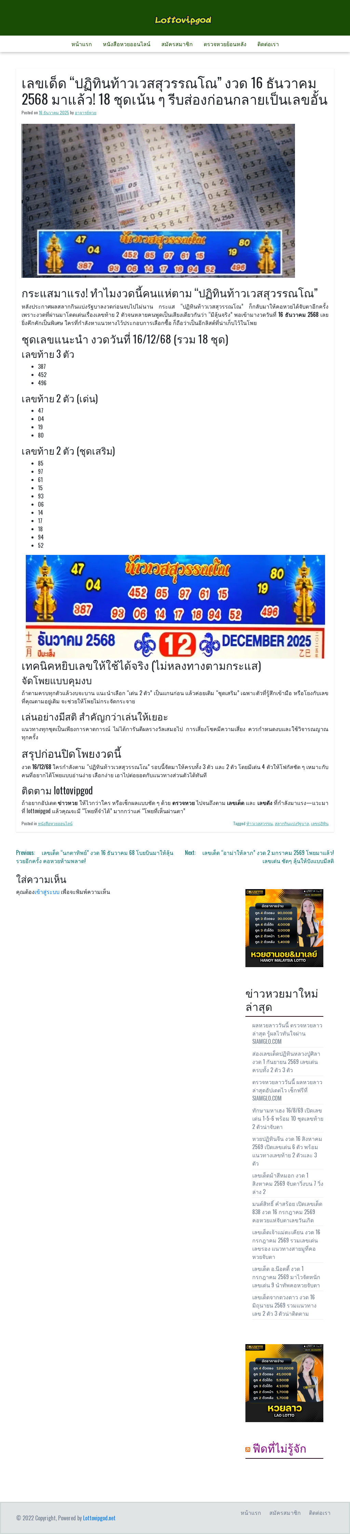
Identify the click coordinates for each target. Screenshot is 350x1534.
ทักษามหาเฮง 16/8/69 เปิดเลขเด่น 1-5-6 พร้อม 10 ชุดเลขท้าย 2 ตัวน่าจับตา (287, 1118)
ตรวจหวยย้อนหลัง (225, 44)
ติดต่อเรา (268, 44)
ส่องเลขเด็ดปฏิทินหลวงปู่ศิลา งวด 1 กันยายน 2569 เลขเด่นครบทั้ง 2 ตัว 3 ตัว (286, 1061)
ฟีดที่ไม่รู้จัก (279, 1448)
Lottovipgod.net (99, 1518)
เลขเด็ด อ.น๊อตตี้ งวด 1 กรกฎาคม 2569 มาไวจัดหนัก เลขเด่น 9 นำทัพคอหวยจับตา (286, 1276)
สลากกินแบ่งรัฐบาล (292, 823)
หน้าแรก (81, 44)
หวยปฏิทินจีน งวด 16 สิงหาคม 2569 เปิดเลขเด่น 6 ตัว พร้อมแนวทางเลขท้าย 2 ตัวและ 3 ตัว (287, 1150)
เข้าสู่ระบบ (47, 891)
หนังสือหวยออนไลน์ (126, 44)
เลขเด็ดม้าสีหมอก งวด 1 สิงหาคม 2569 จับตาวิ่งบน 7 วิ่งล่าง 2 (287, 1183)
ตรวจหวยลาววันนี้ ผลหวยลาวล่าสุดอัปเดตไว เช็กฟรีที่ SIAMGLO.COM (287, 1090)
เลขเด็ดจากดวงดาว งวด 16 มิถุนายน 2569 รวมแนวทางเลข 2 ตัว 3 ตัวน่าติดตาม (284, 1305)
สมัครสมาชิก (177, 44)
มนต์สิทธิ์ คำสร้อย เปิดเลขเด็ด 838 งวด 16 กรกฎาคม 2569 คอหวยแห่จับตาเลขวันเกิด (287, 1211)
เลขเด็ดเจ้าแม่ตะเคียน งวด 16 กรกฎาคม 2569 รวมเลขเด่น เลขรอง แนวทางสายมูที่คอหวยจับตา (286, 1244)
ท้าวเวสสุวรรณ (259, 823)
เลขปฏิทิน (319, 823)
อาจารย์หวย (85, 112)
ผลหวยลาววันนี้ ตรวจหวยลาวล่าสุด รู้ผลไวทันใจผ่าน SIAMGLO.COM (287, 1033)
